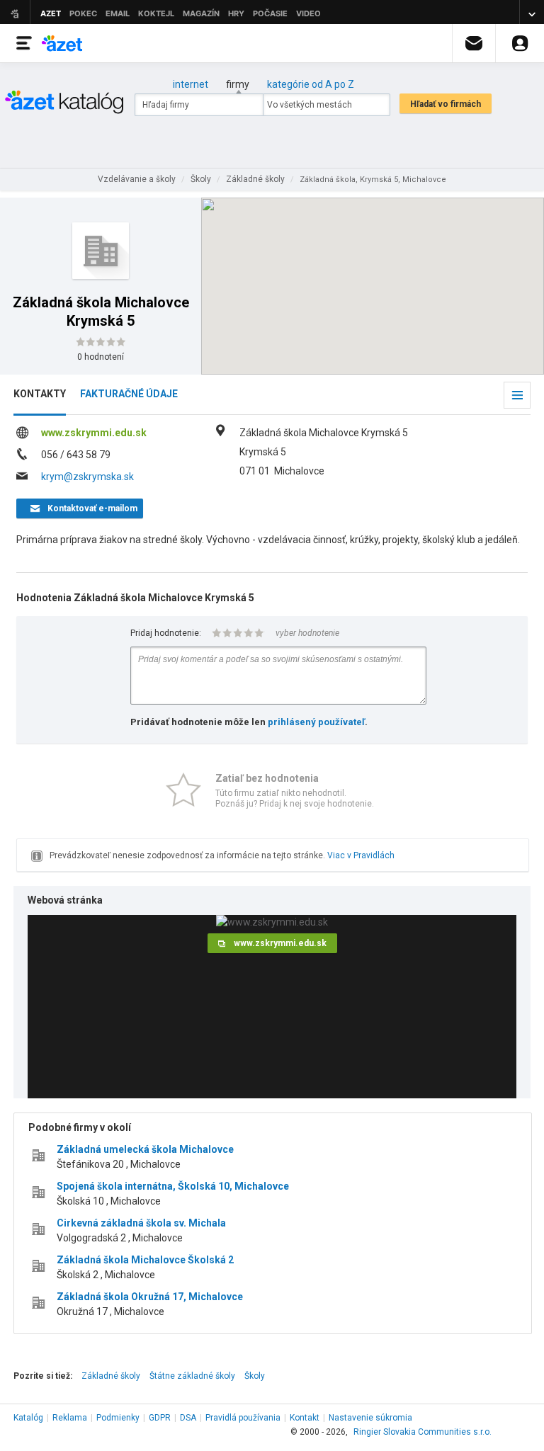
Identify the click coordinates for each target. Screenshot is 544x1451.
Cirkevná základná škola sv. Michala (141, 1223)
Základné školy (110, 1376)
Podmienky (118, 1418)
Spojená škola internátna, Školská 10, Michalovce (173, 1186)
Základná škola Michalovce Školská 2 (145, 1259)
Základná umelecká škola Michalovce (145, 1149)
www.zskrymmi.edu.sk (94, 432)
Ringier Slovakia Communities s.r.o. (422, 1432)
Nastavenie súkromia (370, 1418)
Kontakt (304, 1418)
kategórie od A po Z (310, 84)
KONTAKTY (39, 393)
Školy (254, 1376)
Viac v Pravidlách (361, 855)
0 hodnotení (100, 357)
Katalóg (28, 1418)
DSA (188, 1418)
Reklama (69, 1418)
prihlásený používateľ (316, 722)
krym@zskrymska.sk (87, 476)
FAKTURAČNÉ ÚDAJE (129, 393)
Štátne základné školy (192, 1376)
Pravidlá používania (242, 1418)
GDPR (160, 1418)
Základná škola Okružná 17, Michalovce (150, 1296)
